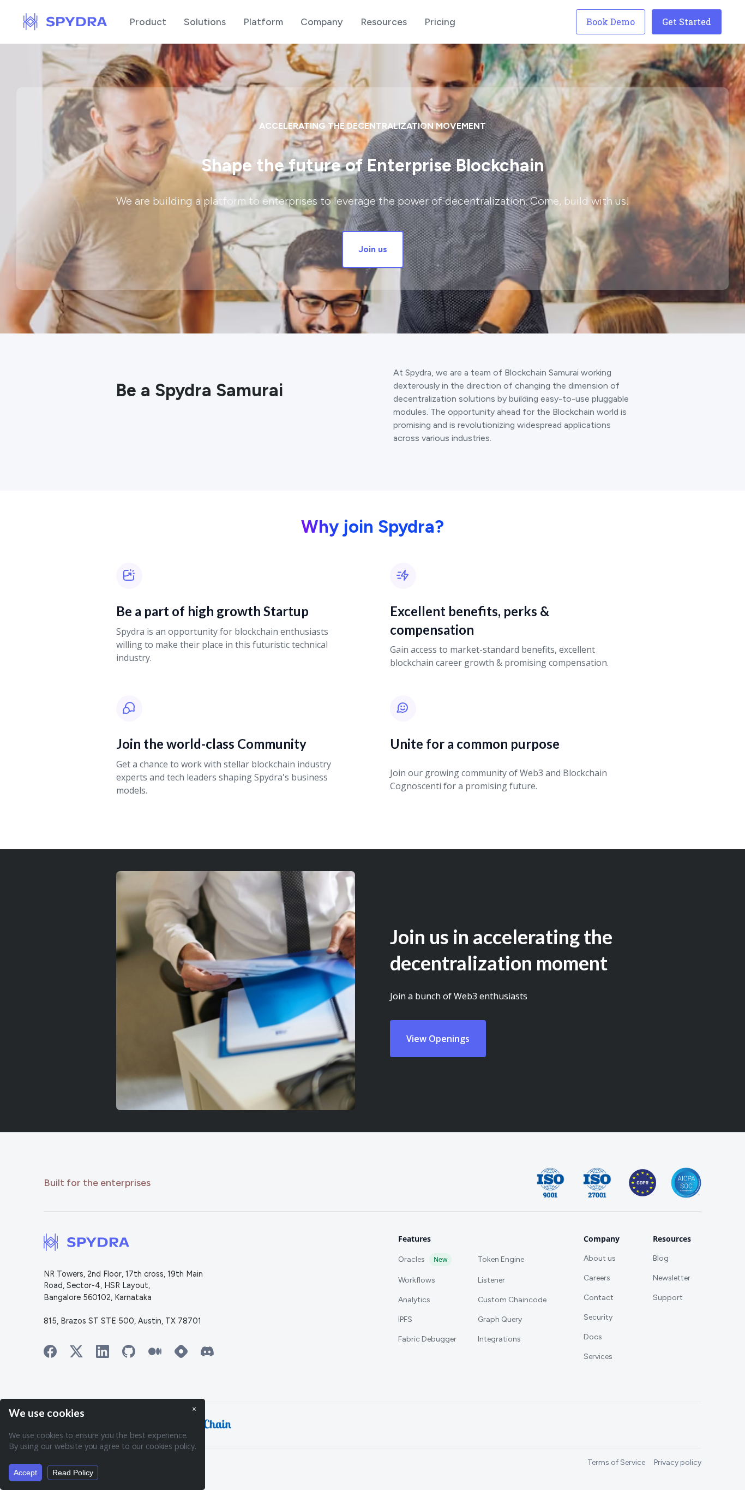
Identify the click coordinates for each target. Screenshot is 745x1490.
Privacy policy (677, 1462)
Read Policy (72, 1472)
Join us (372, 249)
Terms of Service (616, 1462)
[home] (65, 22)
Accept (25, 1472)
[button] (148, 22)
